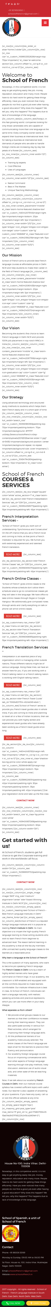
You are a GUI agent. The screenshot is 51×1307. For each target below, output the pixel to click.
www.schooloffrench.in (21, 1274)
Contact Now (25, 800)
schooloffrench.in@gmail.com (23, 14)
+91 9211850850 (15, 10)
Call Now (14, 1303)
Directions (39, 1303)
